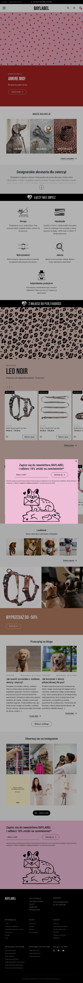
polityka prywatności (32, 483)
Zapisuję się (58, 475)
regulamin (22, 483)
